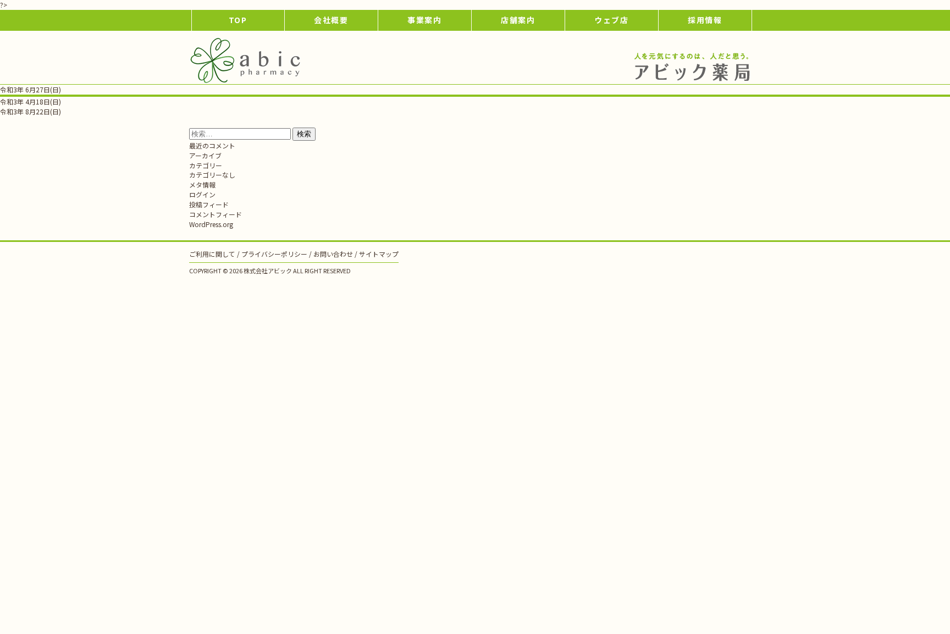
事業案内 (425, 19)
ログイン (202, 194)
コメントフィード (215, 214)
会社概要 (331, 19)
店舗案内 (518, 19)
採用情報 (705, 19)
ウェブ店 (611, 19)
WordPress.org (211, 224)
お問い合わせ (333, 253)
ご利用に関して (212, 253)
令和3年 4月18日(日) (30, 101)
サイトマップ (379, 253)
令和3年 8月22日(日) (30, 111)
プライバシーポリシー (274, 253)
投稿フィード (209, 204)
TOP (238, 19)
